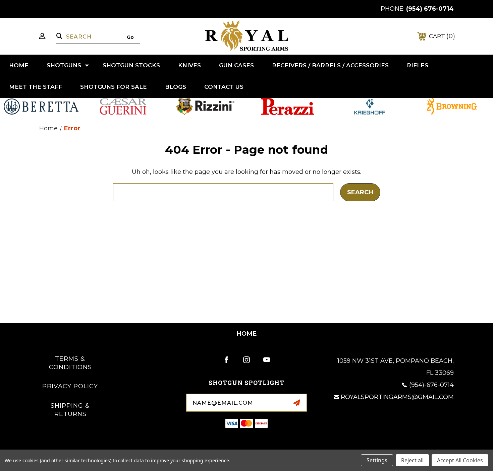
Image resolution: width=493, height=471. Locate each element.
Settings (377, 460)
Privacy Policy (70, 386)
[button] (41, 106)
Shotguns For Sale (113, 86)
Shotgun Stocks (131, 65)
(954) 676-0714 (430, 8)
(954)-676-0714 (431, 385)
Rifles (417, 65)
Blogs (175, 86)
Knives (189, 65)
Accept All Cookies (460, 460)
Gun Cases (236, 65)
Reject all (412, 460)
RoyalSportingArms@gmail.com (397, 397)
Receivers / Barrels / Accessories (330, 65)
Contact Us (223, 86)
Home (19, 65)
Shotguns (64, 65)
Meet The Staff (35, 86)
